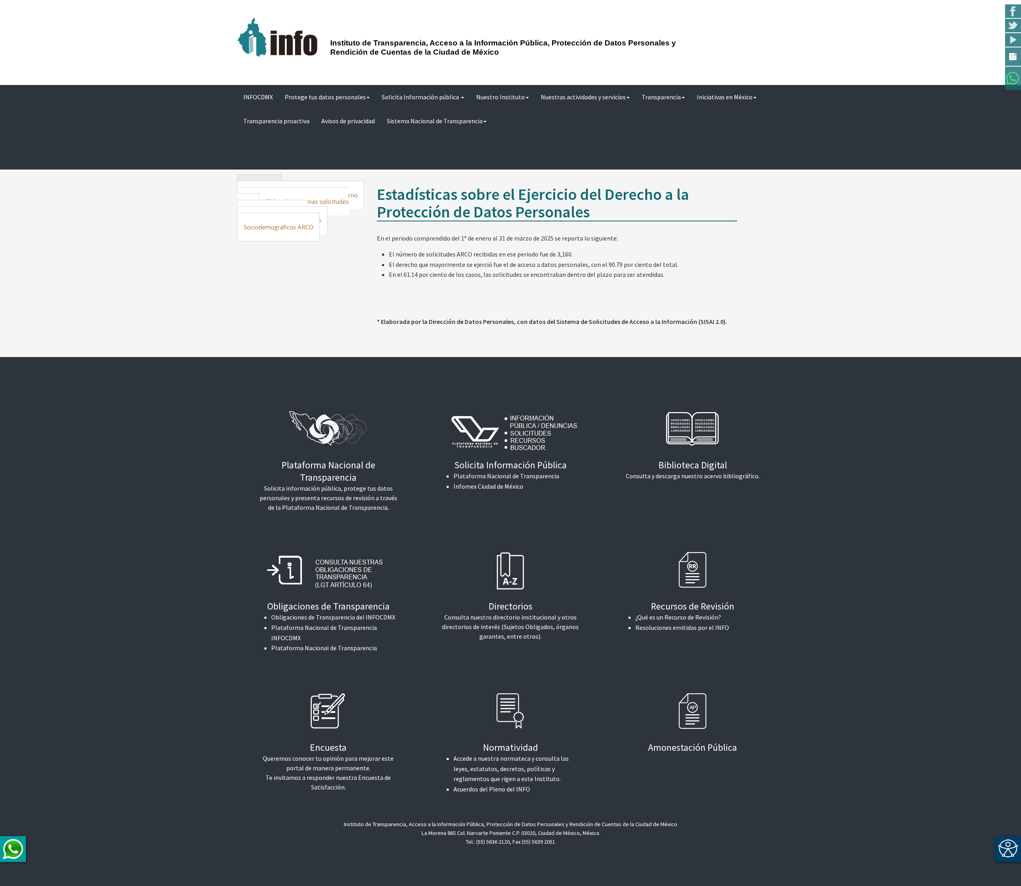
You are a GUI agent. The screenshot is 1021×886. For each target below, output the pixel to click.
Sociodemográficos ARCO (278, 227)
